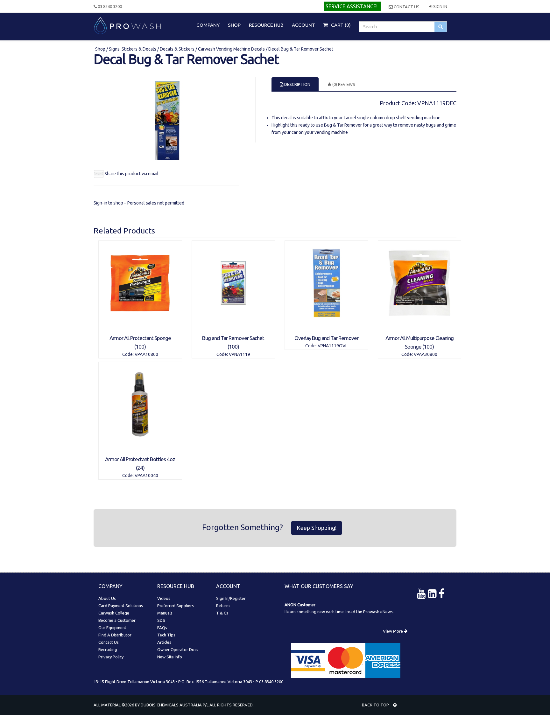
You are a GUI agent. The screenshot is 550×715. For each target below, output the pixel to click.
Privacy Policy (110, 657)
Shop (100, 49)
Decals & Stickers (177, 49)
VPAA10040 (146, 475)
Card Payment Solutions (120, 605)
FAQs (162, 627)
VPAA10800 (146, 354)
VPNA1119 (239, 354)
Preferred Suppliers (175, 605)
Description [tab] (296, 84)
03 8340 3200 (109, 6)
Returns (223, 605)
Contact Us (406, 6)
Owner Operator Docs (177, 649)
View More (393, 631)
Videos (163, 598)
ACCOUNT (303, 25)
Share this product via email (131, 173)
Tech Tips (166, 635)
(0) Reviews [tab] (343, 84)
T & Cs (222, 613)
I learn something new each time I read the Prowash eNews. (339, 611)
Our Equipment (112, 627)
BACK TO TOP (376, 705)
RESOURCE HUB (266, 25)
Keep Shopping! (316, 527)
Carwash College (113, 613)
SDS (161, 620)
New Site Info (169, 657)
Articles (164, 642)
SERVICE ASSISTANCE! (351, 6)
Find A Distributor (114, 635)
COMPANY (208, 25)
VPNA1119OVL (333, 345)
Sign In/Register (231, 598)
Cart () (340, 25)
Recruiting (107, 649)
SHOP (234, 25)
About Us (107, 598)
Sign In (439, 6)
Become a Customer (117, 620)
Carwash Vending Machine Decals (231, 49)
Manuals (165, 613)
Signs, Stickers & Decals (132, 49)
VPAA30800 (425, 354)
